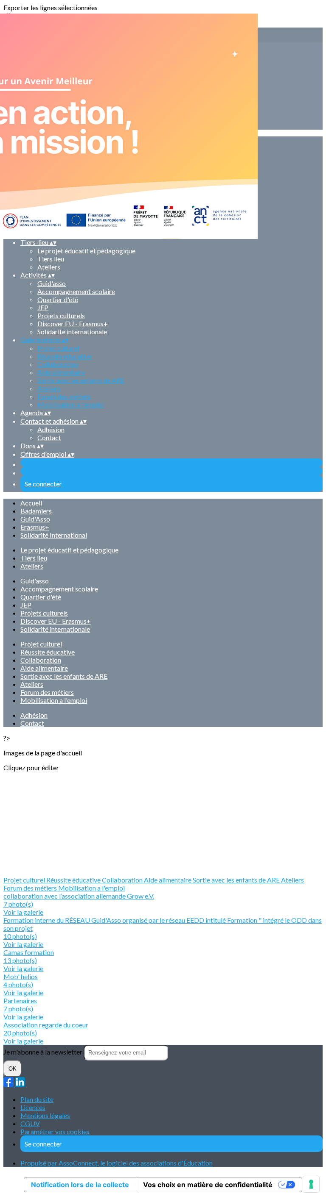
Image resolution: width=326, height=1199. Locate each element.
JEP (42, 307)
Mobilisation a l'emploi (70, 404)
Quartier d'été (57, 299)
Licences (32, 1107)
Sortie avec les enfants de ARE (80, 380)
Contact (49, 437)
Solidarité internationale (72, 332)
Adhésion (51, 429)
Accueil (31, 503)
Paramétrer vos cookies (55, 1131)
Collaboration (57, 364)
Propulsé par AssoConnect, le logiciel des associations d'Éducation (116, 1163)
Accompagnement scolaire (76, 291)
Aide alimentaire (61, 372)
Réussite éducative (64, 356)
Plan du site (36, 1099)
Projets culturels (61, 315)
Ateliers (48, 267)
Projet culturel (58, 348)
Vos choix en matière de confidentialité (208, 1184)
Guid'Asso (35, 519)
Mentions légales (45, 1115)
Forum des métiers (64, 396)
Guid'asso (51, 283)
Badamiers (36, 511)
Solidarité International (53, 535)
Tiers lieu (50, 259)
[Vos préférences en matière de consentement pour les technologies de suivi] (311, 1184)
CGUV (30, 1123)
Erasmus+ (34, 527)
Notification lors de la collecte (80, 1184)
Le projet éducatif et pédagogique (69, 550)
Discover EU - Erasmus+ (72, 323)
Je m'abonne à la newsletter (43, 1052)
